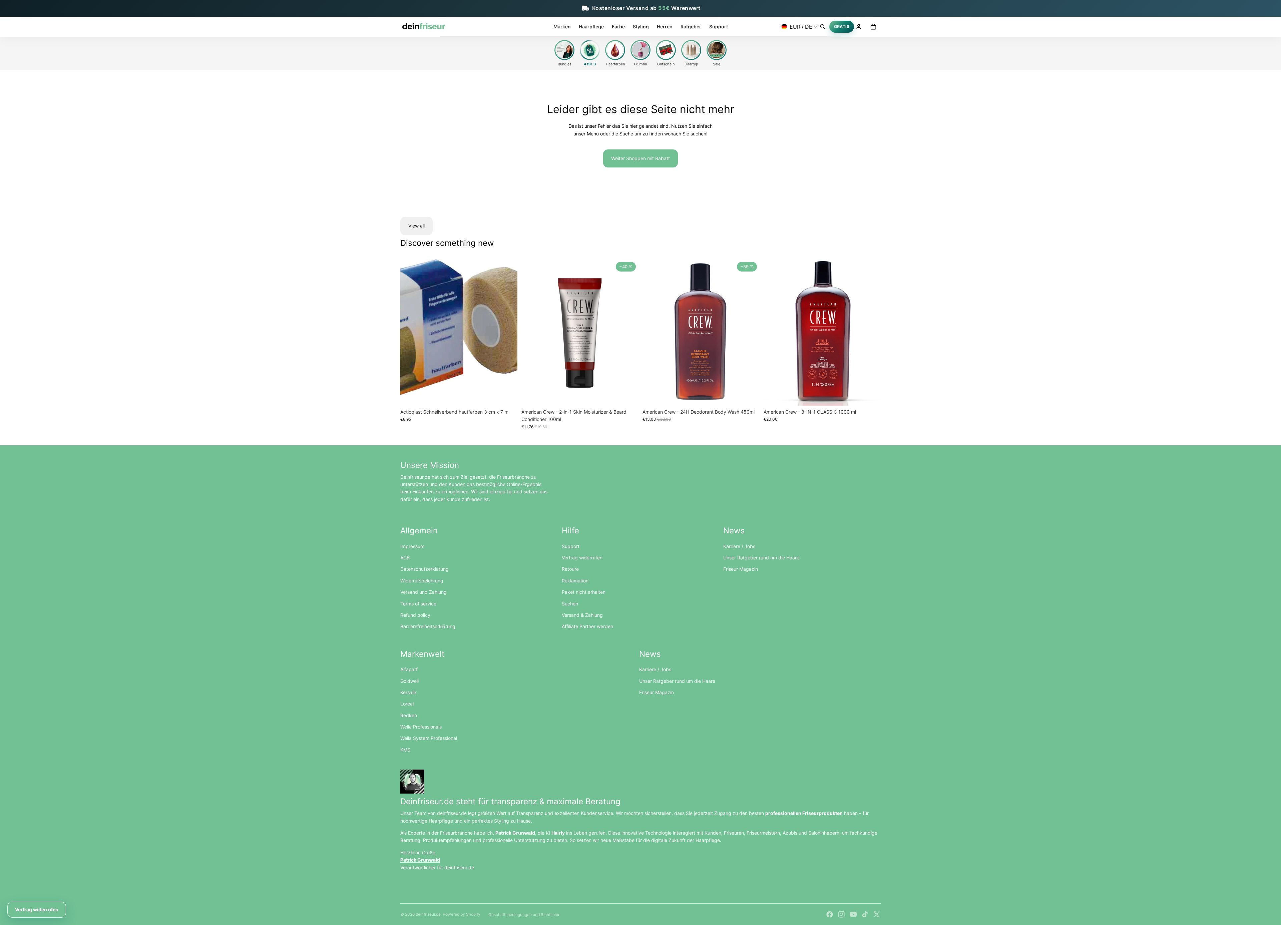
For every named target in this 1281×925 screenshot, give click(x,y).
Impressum (412, 546)
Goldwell (409, 681)
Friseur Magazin (740, 569)
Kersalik (408, 692)
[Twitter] (877, 914)
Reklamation (575, 580)
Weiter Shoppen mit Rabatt (640, 158)
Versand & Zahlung (582, 615)
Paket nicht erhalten (583, 592)
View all (416, 225)
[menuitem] (562, 26)
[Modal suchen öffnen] (822, 26)
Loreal (407, 704)
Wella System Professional (428, 738)
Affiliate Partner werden (587, 626)
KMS (405, 750)
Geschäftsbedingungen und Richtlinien (524, 914)
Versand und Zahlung (423, 592)
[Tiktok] (865, 914)
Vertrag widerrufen (582, 557)
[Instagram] (841, 914)
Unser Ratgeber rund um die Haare (761, 557)
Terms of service (418, 603)
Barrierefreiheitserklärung (427, 626)
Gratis (842, 26)
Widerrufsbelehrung (421, 580)
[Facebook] (830, 914)
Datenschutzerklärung (424, 569)
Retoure (570, 569)
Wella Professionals (421, 727)
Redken (408, 715)
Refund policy (415, 615)
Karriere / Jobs (739, 546)
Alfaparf (409, 669)
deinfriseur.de (428, 914)
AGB (405, 557)
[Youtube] (853, 914)
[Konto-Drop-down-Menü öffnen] (858, 26)
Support (570, 546)
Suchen (570, 603)
